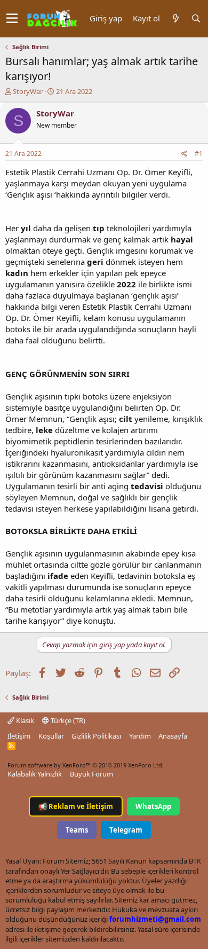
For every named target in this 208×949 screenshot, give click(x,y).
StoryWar (28, 91)
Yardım (140, 736)
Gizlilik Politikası (96, 736)
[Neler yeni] (175, 18)
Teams (77, 830)
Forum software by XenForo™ (85, 765)
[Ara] (196, 18)
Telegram (125, 830)
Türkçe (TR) (67, 720)
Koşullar (51, 736)
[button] (12, 18)
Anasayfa (172, 736)
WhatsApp (153, 806)
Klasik (24, 720)
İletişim (18, 736)
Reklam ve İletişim (75, 806)
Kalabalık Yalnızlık (34, 774)
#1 (199, 153)
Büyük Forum (91, 774)
